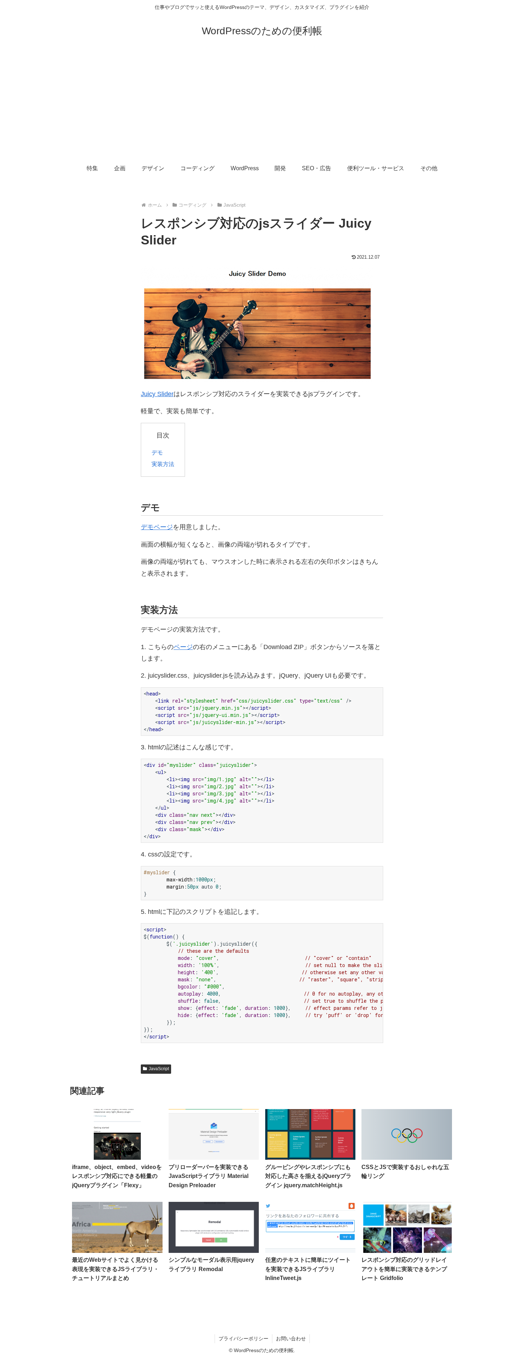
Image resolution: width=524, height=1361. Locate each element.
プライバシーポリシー (243, 1338)
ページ (183, 647)
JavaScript (159, 1068)
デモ (157, 452)
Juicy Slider (157, 394)
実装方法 (162, 464)
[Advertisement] (262, 104)
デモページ (157, 527)
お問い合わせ (291, 1338)
